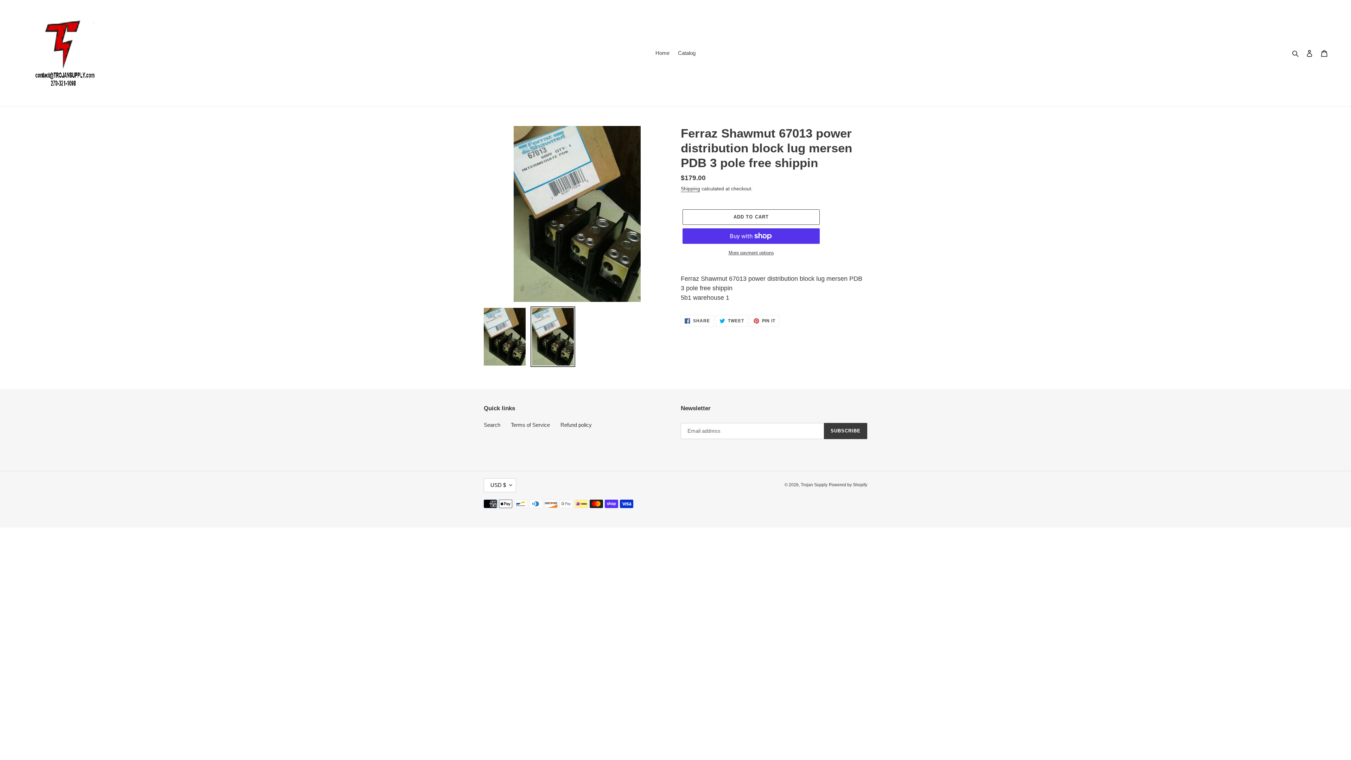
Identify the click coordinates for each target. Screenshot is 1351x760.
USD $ (498, 485)
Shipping (690, 188)
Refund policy (576, 425)
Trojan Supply (814, 484)
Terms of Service (530, 425)
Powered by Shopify (848, 484)
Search (492, 425)
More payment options (751, 252)
